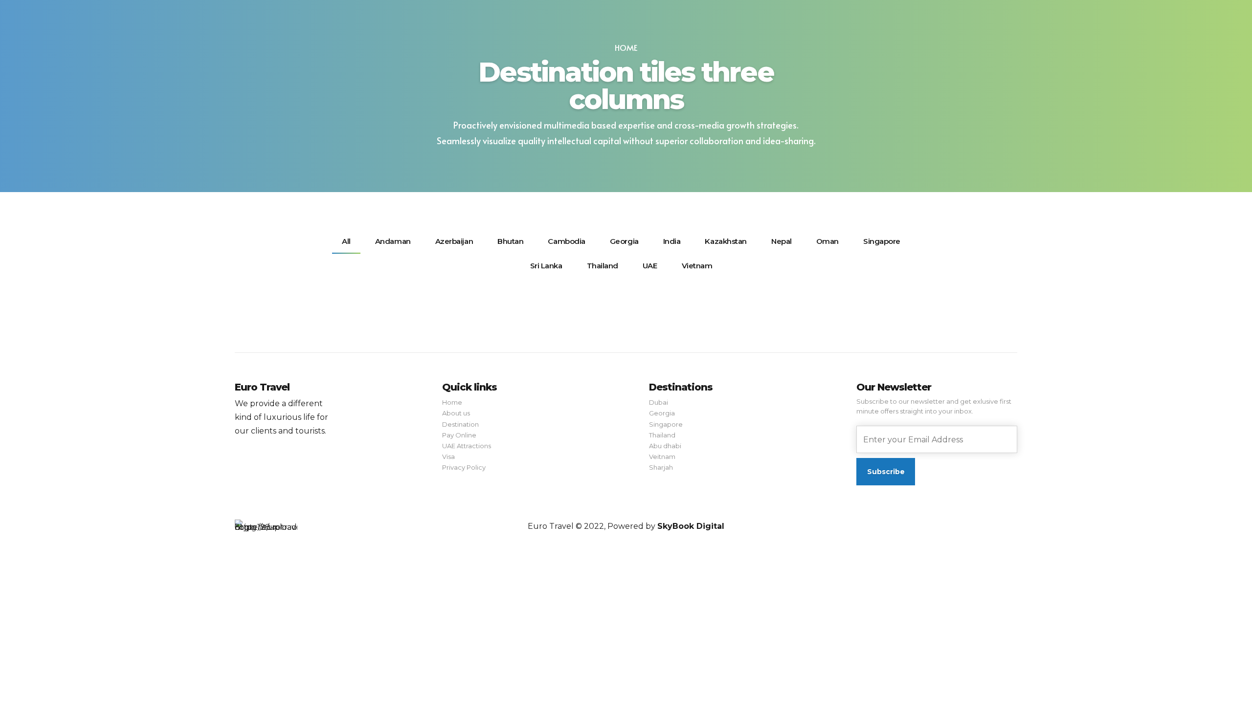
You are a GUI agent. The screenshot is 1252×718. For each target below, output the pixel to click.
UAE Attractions (466, 446)
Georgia (662, 413)
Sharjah (661, 467)
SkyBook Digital (690, 526)
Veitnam (662, 456)
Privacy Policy (464, 467)
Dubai (658, 402)
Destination (460, 424)
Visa (448, 456)
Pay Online (459, 435)
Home (626, 47)
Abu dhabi (665, 446)
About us (456, 413)
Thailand (662, 435)
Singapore (666, 424)
